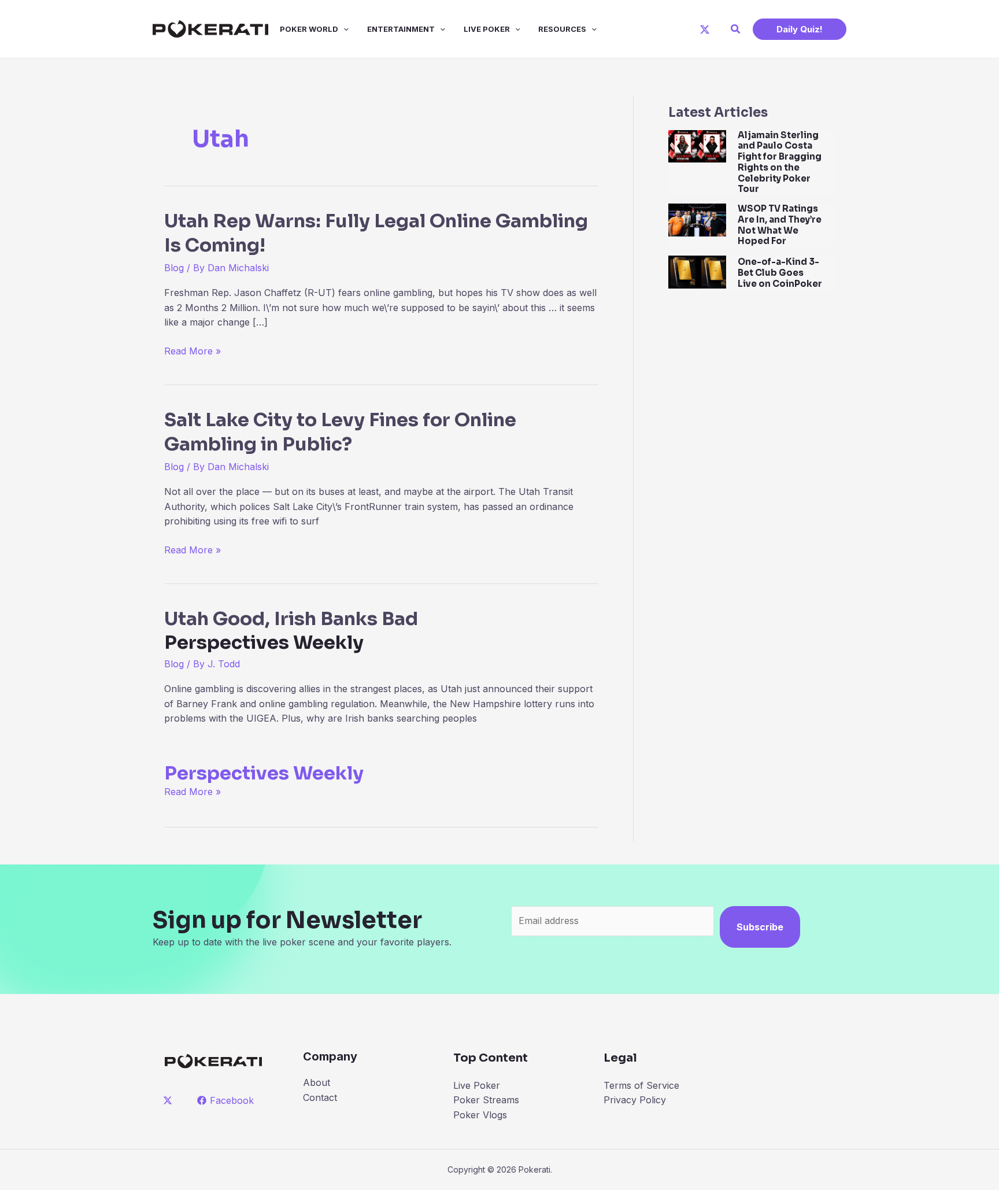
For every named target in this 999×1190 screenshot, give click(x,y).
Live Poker (487, 29)
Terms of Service (641, 1085)
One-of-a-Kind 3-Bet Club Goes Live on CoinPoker (780, 272)
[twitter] (170, 1100)
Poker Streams (486, 1100)
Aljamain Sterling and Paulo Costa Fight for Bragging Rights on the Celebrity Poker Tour (780, 162)
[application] (343, 29)
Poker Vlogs (480, 1115)
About (316, 1082)
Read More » (192, 352)
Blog (174, 268)
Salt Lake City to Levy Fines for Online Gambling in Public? (340, 432)
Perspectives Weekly (264, 773)
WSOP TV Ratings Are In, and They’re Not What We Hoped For (780, 224)
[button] (736, 29)
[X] (705, 29)
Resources (562, 29)
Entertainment (401, 29)
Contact (320, 1097)
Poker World (309, 29)
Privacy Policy (635, 1100)
